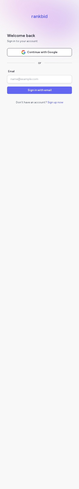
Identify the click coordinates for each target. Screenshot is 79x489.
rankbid (39, 16)
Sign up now (55, 102)
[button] (39, 90)
